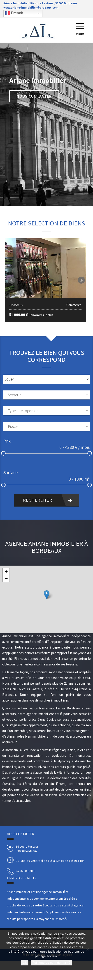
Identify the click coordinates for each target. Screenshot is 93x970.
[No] (87, 949)
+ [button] (6, 571)
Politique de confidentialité (51, 962)
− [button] (6, 578)
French (16, 13)
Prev (11, 280)
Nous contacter (34, 96)
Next (81, 280)
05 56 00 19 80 (25, 871)
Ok (25, 962)
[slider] (3, 453)
